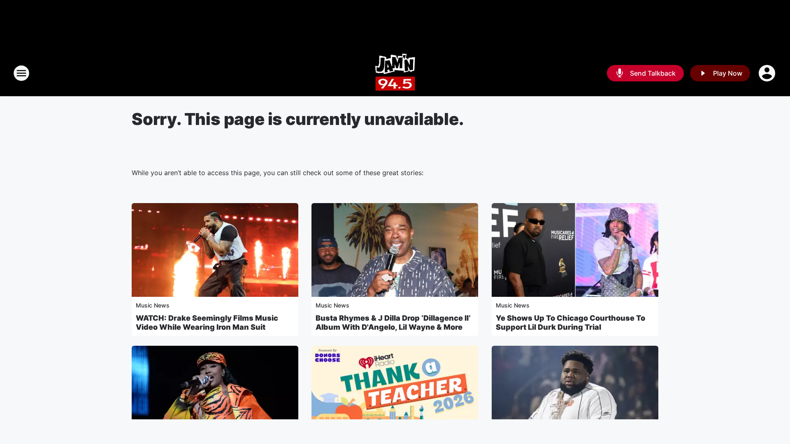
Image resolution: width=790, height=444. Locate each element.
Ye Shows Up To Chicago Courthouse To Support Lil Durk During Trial (570, 322)
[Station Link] (395, 73)
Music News (153, 305)
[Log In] (768, 73)
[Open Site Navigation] (21, 73)
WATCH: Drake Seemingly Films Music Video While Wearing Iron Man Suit (207, 322)
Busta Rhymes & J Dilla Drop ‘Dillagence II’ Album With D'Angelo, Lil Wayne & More (393, 322)
